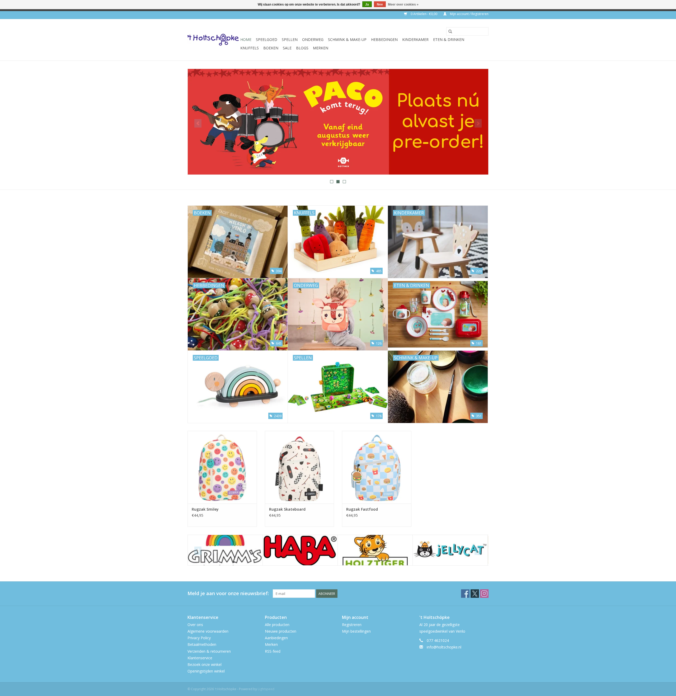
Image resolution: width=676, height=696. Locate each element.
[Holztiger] (300, 550)
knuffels (249, 47)
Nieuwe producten (280, 631)
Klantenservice (199, 657)
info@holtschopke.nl (444, 647)
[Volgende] (478, 123)
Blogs (302, 47)
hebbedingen (384, 39)
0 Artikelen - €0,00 (424, 14)
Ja (367, 4)
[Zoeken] (450, 31)
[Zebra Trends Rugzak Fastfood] (376, 467)
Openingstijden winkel (206, 671)
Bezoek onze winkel (204, 664)
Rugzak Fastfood (362, 509)
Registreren (352, 624)
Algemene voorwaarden (207, 631)
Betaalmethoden (201, 644)
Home (245, 39)
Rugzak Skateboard (287, 509)
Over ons (195, 624)
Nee (380, 4)
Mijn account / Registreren (469, 14)
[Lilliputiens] (450, 550)
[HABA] (225, 550)
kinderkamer (415, 39)
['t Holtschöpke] (213, 40)
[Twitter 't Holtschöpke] (475, 593)
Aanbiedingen (276, 637)
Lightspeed (266, 689)
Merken (320, 47)
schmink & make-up (347, 39)
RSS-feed (272, 651)
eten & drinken (448, 39)
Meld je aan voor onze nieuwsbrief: (228, 593)
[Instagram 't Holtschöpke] (484, 593)
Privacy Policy (199, 637)
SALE (287, 47)
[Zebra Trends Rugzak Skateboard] (299, 467)
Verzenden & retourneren (209, 651)
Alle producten (277, 624)
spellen (290, 39)
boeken (270, 47)
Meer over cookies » (403, 4)
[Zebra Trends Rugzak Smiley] (222, 467)
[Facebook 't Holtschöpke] (465, 593)
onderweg (312, 39)
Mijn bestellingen (356, 631)
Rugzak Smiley (205, 509)
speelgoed (266, 39)
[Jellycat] (375, 550)
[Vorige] (197, 123)
